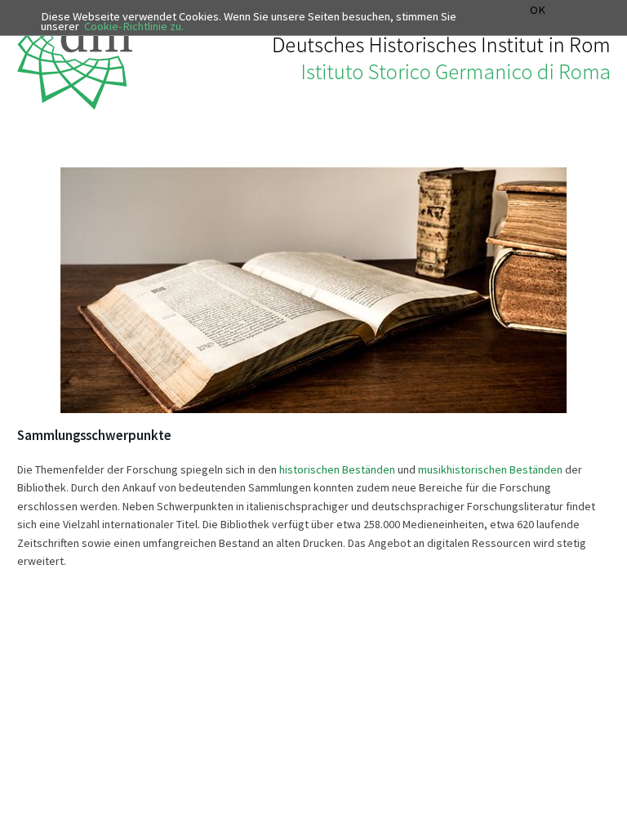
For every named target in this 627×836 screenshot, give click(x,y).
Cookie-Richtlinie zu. (134, 26)
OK (537, 10)
